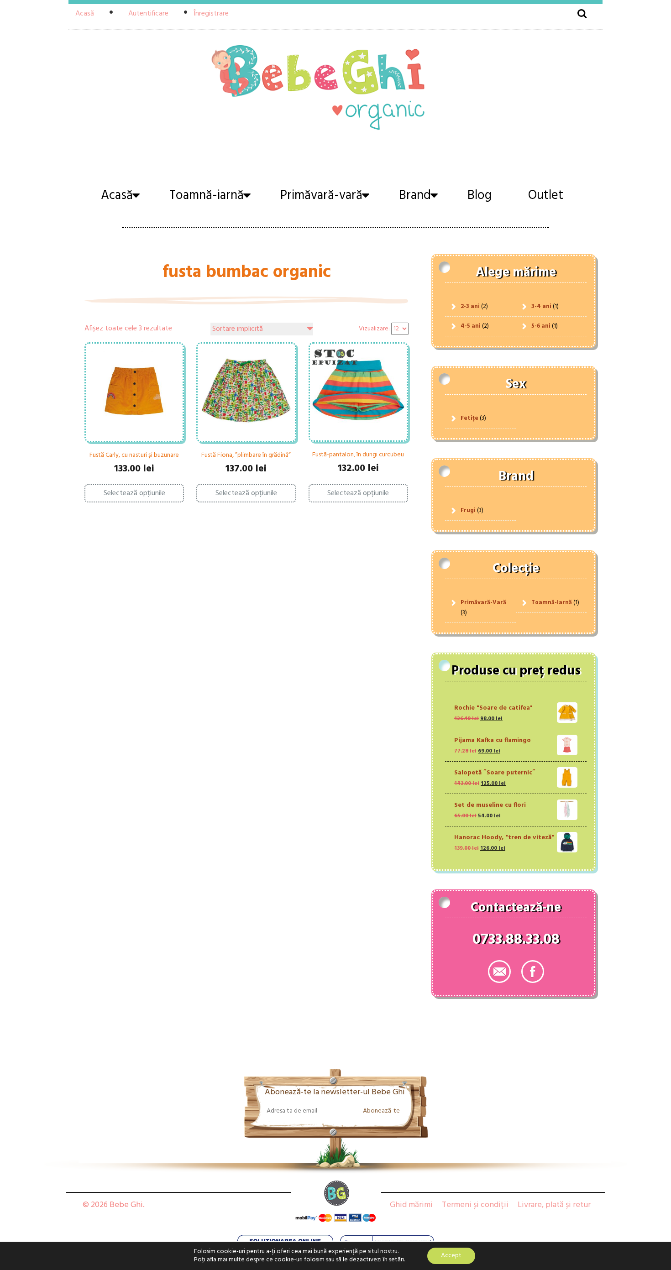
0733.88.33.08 (516, 941)
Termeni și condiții (475, 1205)
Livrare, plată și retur (554, 1205)
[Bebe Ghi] (335, 86)
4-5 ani (471, 326)
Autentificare (148, 14)
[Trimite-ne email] (499, 971)
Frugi (468, 510)
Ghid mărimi (411, 1205)
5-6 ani (540, 326)
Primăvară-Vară (483, 602)
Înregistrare (211, 14)
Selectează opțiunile (134, 493)
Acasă (84, 14)
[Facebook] (532, 971)
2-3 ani (470, 306)
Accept (451, 1255)
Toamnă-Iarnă (551, 602)
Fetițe (469, 418)
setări (396, 1260)
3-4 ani (541, 306)
